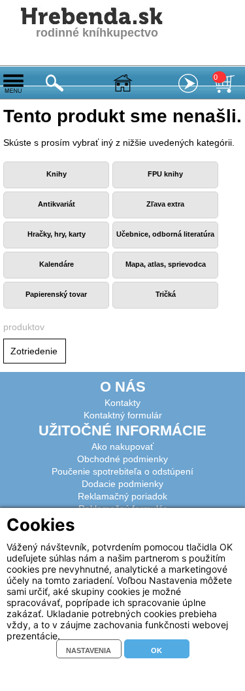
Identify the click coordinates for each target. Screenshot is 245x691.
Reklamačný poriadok (122, 496)
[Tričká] (165, 306)
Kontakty (122, 402)
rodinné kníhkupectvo (97, 32)
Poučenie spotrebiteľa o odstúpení (122, 471)
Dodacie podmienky (122, 484)
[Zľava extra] (165, 215)
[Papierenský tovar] (56, 306)
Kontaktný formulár (123, 415)
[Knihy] (56, 185)
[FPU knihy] (165, 185)
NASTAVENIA (88, 650)
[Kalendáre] (56, 275)
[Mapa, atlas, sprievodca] (165, 275)
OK (156, 650)
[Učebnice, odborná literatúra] (165, 245)
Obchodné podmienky (122, 459)
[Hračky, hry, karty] (56, 245)
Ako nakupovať (122, 446)
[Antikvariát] (56, 215)
